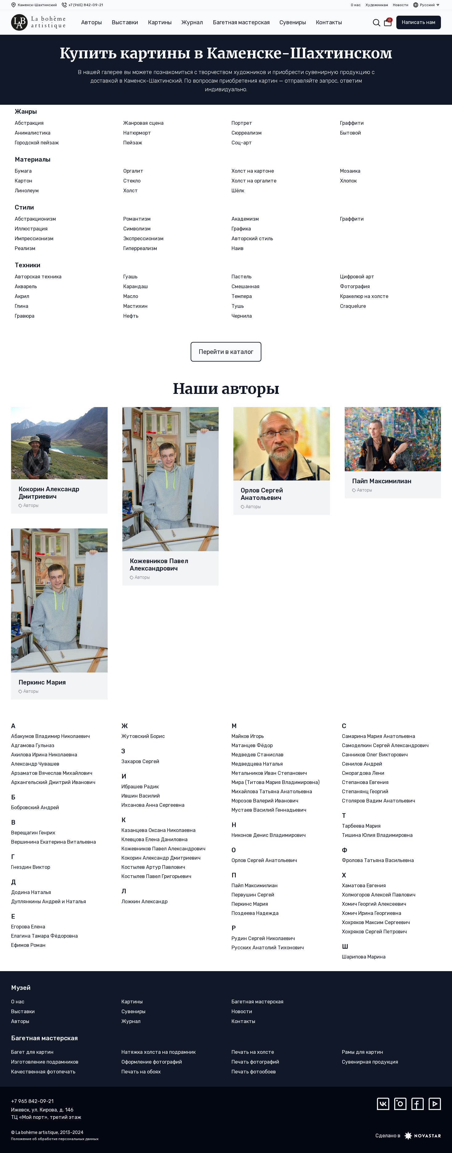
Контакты (329, 22)
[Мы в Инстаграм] (400, 1104)
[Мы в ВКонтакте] (383, 1104)
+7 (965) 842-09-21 (86, 5)
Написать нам (418, 22)
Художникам (377, 5)
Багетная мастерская (241, 22)
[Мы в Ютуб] (435, 1104)
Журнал (192, 22)
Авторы (91, 22)
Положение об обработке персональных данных (54, 1139)
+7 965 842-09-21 (32, 1101)
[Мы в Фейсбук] (417, 1104)
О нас (356, 5)
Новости (400, 5)
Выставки (125, 22)
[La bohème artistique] (38, 22)
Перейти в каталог (226, 351)
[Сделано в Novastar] (420, 1135)
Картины (160, 22)
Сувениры (293, 22)
